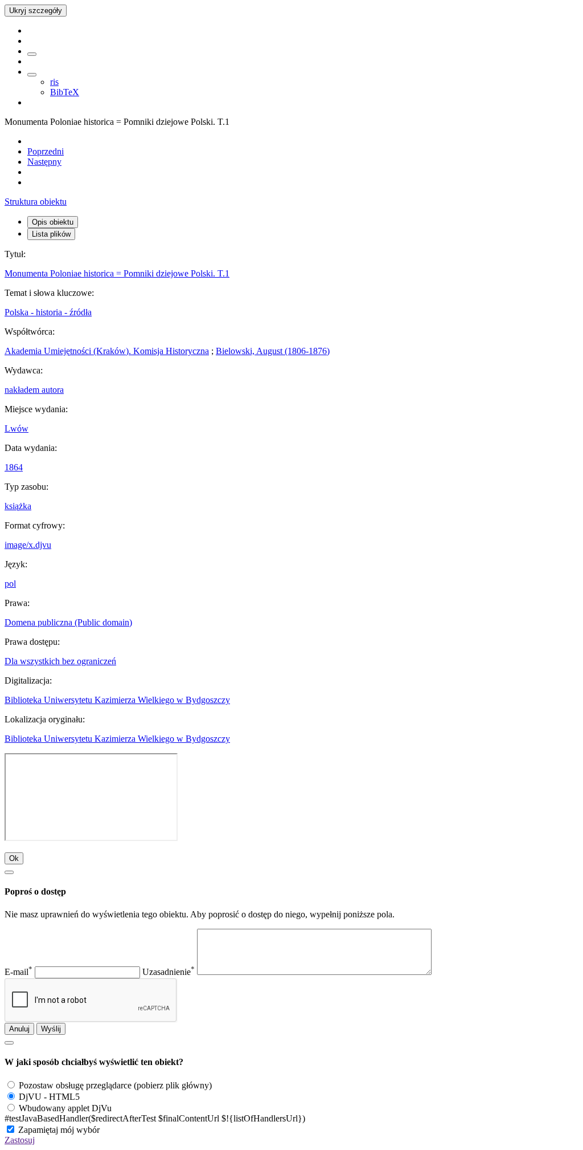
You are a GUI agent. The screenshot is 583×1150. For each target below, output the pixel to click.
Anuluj (19, 1029)
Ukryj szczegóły (35, 10)
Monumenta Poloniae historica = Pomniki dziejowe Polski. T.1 (117, 273)
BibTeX (64, 92)
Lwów (16, 428)
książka (18, 506)
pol (10, 583)
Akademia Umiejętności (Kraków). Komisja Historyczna (107, 351)
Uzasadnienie (168, 972)
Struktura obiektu (36, 201)
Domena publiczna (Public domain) (68, 622)
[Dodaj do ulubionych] (31, 54)
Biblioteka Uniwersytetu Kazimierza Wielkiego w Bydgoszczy (117, 700)
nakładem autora (34, 390)
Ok (14, 858)
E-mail (18, 972)
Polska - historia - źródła (48, 312)
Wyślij (51, 1029)
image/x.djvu (28, 545)
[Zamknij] (9, 872)
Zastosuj (20, 1140)
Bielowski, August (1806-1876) (273, 351)
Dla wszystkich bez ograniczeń (60, 661)
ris (54, 82)
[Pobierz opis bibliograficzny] (31, 74)
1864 (14, 467)
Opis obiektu (52, 222)
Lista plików (51, 234)
